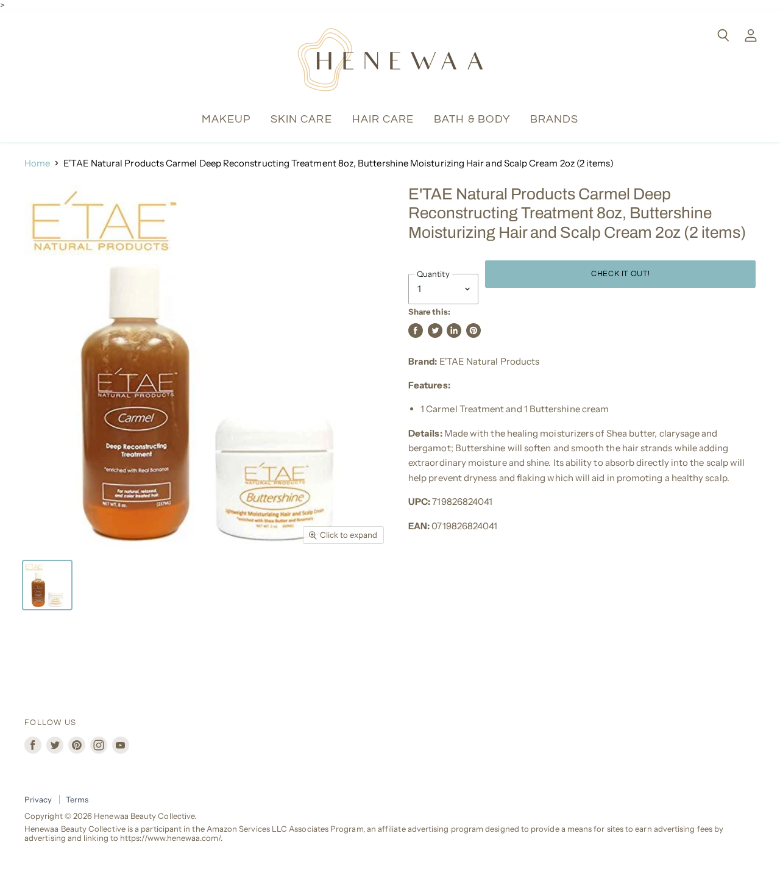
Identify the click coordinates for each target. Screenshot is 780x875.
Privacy (38, 799)
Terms (77, 799)
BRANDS (554, 119)
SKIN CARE (301, 119)
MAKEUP (226, 119)
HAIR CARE (383, 119)
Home (37, 163)
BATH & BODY (472, 119)
